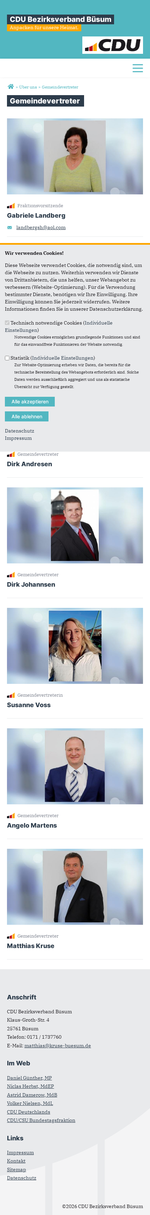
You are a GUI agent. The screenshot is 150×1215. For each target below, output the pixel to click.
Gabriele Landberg (36, 215)
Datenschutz (19, 431)
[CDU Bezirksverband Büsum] (10, 87)
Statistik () (52, 358)
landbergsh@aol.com (41, 227)
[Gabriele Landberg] (75, 122)
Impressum (18, 438)
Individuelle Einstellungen (62, 358)
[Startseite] (112, 40)
